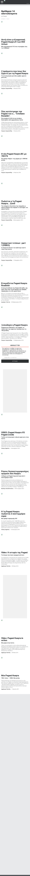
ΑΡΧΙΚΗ (3, 19)
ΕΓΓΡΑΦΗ (15, 361)
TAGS (7, 19)
